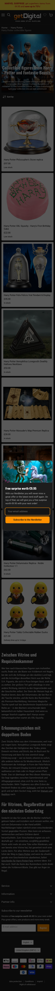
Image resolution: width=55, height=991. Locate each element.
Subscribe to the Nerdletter (27, 519)
